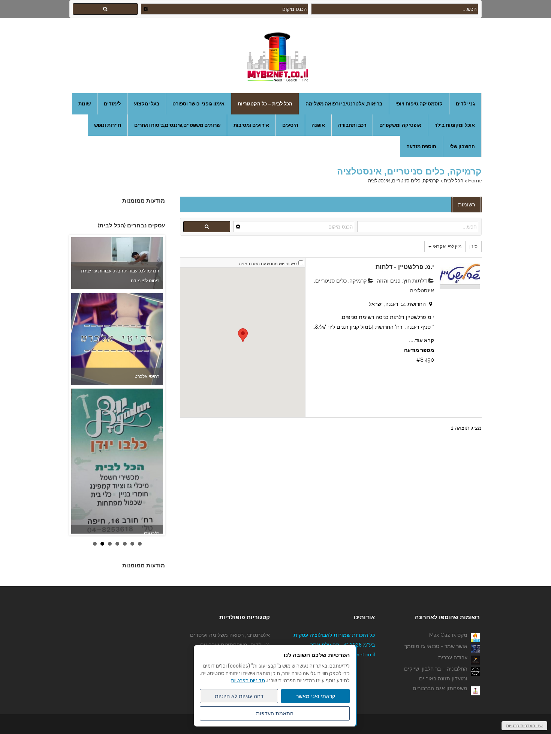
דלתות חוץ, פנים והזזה (402, 281)
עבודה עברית (452, 657)
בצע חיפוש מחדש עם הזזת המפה (268, 264)
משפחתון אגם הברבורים (440, 688)
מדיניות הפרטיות (248, 680)
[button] (243, 335)
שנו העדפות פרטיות (524, 725)
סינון (473, 246)
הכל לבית (453, 181)
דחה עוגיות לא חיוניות (239, 696)
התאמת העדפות (274, 713)
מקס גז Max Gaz (448, 635)
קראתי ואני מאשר (315, 696)
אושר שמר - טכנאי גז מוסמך (435, 646)
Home (475, 181)
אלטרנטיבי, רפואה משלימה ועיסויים (230, 635)
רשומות (466, 205)
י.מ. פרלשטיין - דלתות (405, 267)
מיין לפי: (447, 246)
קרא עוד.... (421, 340)
